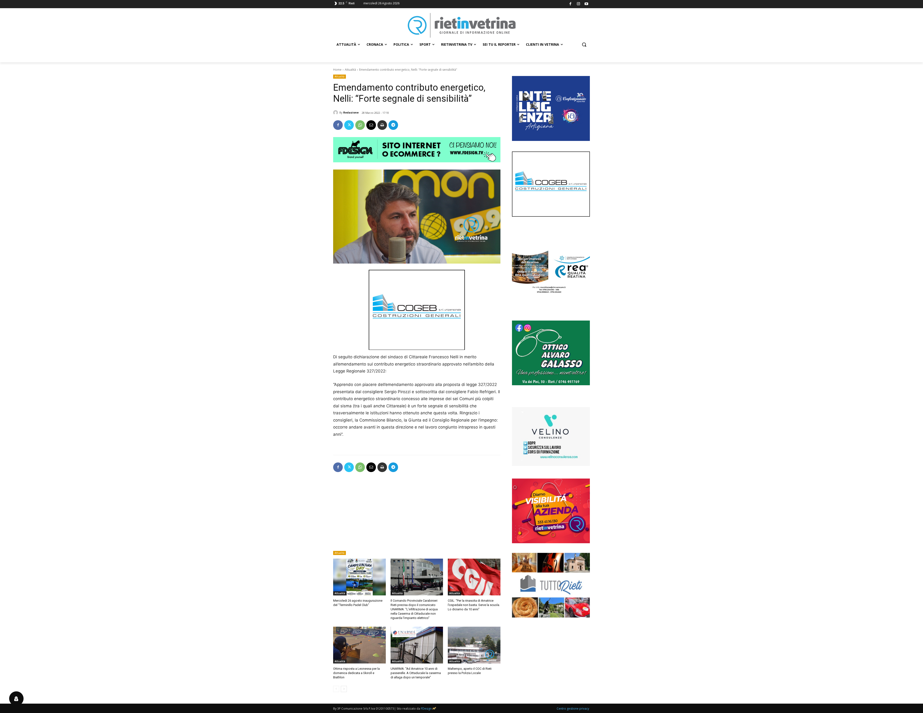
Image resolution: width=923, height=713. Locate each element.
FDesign (426, 709)
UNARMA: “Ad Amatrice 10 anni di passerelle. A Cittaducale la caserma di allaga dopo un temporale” (416, 673)
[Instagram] (578, 4)
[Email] (371, 125)
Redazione (351, 112)
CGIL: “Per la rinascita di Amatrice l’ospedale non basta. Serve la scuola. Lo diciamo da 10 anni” (474, 605)
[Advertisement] (416, 513)
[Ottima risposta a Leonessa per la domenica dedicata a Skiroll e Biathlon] (359, 645)
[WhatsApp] (360, 125)
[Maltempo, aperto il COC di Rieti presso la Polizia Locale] (474, 645)
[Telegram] (393, 125)
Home (337, 70)
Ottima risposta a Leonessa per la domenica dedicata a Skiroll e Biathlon (356, 673)
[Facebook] (570, 4)
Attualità (350, 70)
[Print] (382, 125)
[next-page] (344, 689)
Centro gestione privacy (573, 709)
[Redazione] (336, 112)
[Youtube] (586, 4)
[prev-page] (336, 689)
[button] (584, 44)
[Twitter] (349, 125)
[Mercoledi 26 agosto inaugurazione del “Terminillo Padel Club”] (359, 577)
